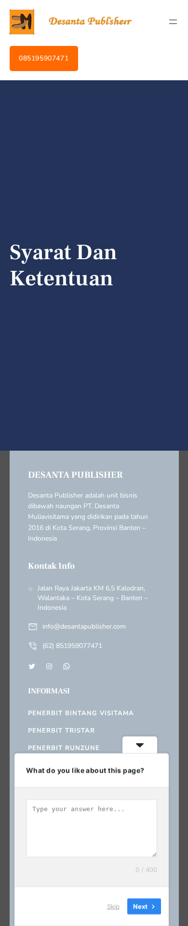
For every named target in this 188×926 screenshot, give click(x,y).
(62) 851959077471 (72, 645)
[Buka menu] (173, 22)
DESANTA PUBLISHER (75, 475)
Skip (113, 906)
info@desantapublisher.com (84, 626)
